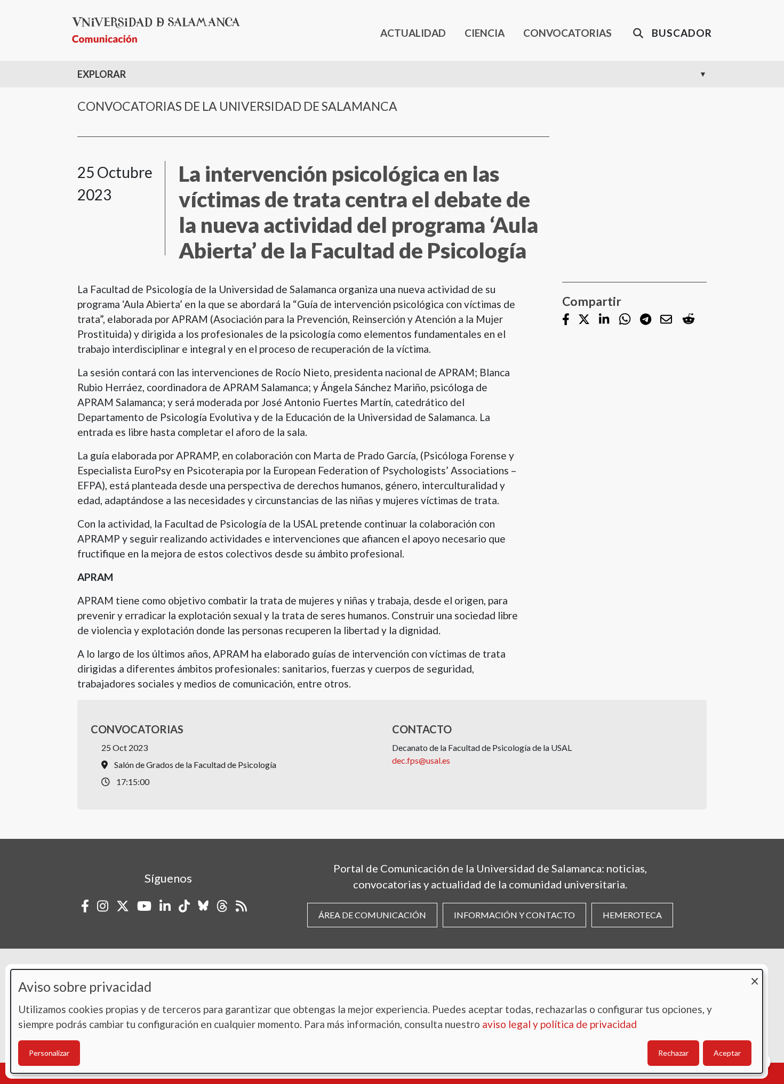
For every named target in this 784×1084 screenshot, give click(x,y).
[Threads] (222, 906)
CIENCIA (485, 33)
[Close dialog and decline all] (755, 976)
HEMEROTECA (632, 915)
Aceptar (727, 1052)
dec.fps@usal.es (421, 760)
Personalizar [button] (49, 1052)
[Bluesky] (203, 906)
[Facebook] (566, 320)
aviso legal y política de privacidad (559, 1024)
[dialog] (387, 1021)
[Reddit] (688, 319)
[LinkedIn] (604, 320)
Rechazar (673, 1052)
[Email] (666, 320)
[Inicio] (160, 30)
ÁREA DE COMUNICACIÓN (372, 915)
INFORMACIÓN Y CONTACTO (514, 915)
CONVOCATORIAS (567, 33)
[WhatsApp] (625, 319)
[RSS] (241, 906)
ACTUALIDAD (413, 33)
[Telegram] (645, 320)
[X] (584, 320)
